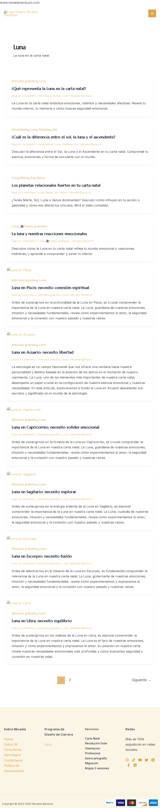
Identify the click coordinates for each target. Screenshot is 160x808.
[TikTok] (133, 760)
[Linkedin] (135, 765)
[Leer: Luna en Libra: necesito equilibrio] (19, 603)
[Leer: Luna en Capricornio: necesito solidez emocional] (24, 409)
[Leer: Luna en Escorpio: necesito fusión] (21, 538)
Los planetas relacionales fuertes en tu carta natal (56, 185)
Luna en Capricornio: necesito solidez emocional (55, 427)
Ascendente (20, 129)
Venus (40, 177)
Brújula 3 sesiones (97, 768)
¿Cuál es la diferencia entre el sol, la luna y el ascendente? (63, 137)
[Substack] (153, 760)
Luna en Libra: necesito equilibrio (42, 620)
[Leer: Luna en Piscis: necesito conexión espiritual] (19, 270)
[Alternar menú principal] (152, 13)
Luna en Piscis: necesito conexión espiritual (50, 287)
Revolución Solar (96, 743)
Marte (24, 177)
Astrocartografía (96, 758)
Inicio (48, 744)
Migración (91, 763)
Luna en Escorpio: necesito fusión (42, 556)
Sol (54, 129)
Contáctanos (13, 760)
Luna (42, 81)
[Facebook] (128, 765)
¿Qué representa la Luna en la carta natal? (49, 88)
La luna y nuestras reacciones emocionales (49, 233)
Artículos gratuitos (24, 81)
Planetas (45, 129)
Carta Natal (92, 738)
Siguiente (141, 680)
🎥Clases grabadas (33, 226)
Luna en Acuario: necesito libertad (42, 352)
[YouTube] (140, 760)
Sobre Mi (11, 744)
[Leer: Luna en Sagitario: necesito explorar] (21, 474)
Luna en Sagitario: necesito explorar (44, 491)
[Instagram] (127, 760)
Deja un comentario (24, 95)
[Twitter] (146, 760)
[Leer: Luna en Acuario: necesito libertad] (21, 334)
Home (8, 739)
